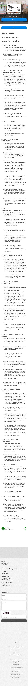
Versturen (14, 620)
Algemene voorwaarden (15, 650)
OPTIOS (18, 648)
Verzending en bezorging (15, 654)
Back (14, 28)
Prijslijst (14, 22)
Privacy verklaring (15, 652)
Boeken (14, 19)
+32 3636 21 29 (5, 573)
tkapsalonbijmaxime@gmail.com (9, 569)
